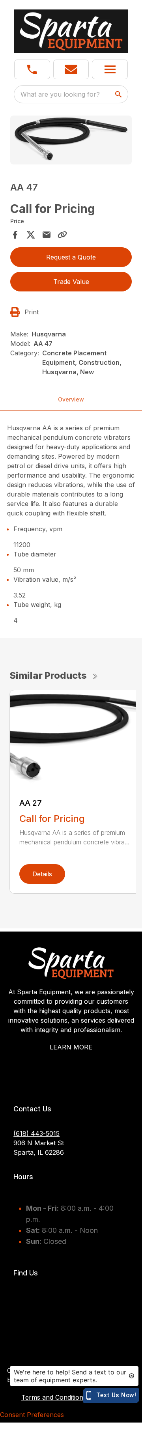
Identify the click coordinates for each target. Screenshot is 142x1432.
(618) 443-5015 (36, 1133)
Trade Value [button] (71, 282)
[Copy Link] (62, 234)
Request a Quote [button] (71, 257)
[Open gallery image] (71, 140)
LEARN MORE (71, 1047)
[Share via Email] (46, 234)
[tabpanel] (71, 141)
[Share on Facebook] (15, 234)
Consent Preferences (32, 1415)
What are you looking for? (60, 94)
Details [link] (42, 874)
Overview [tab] (71, 399)
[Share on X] (31, 234)
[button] (32, 69)
